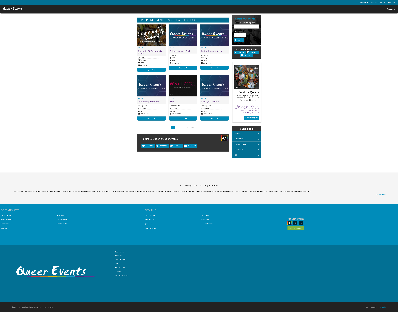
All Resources (62, 215)
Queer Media (382, 307)
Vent (172, 101)
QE (234, 156)
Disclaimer (118, 271)
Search (240, 40)
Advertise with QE (121, 275)
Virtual (140, 47)
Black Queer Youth (210, 101)
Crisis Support (62, 219)
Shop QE (390, 2)
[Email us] (301, 223)
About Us (118, 256)
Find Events (5, 224)
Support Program (251, 118)
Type (236, 31)
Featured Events (7, 219)
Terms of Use (120, 267)
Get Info (150, 70)
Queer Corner (239, 145)
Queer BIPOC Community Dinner (150, 52)
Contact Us (119, 263)
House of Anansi (150, 228)
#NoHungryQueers (296, 228)
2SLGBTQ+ (205, 219)
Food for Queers (377, 2)
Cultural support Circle (180, 51)
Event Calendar (6, 215)
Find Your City (62, 224)
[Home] (14, 8)
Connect (363, 2)
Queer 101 (148, 224)
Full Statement (381, 195)
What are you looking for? (244, 22)
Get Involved (119, 252)
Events (236, 134)
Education (237, 139)
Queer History (150, 215)
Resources (237, 150)
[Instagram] (295, 223)
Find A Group (149, 219)
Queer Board (205, 215)
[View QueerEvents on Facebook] (290, 223)
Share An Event (120, 259)
